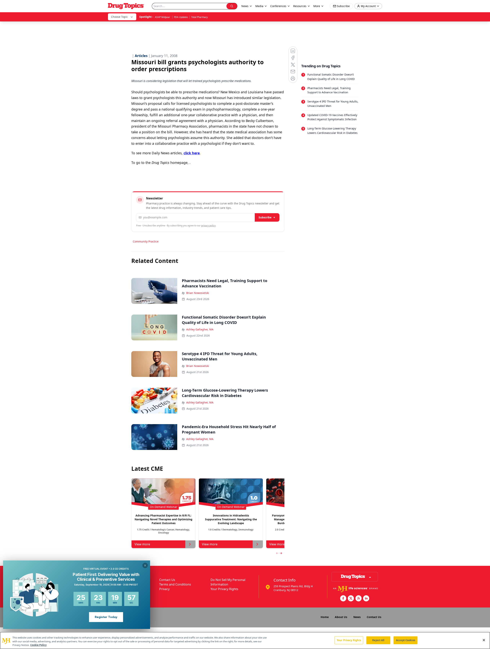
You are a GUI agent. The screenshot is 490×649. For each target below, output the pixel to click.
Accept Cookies (405, 640)
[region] (245, 640)
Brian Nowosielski (197, 293)
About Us (341, 617)
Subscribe (265, 217)
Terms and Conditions (175, 584)
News (357, 617)
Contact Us (167, 580)
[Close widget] (145, 565)
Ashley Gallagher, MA (199, 329)
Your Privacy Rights (224, 589)
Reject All (378, 640)
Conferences (278, 6)
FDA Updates (181, 17)
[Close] (484, 640)
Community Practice (145, 241)
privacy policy (208, 225)
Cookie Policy (38, 645)
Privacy (164, 589)
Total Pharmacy (199, 17)
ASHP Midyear (163, 17)
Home (325, 617)
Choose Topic (119, 17)
